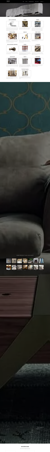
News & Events (36, 1)
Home (23, 1)
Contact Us (41, 1)
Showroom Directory (31, 1)
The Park (26, 1)
